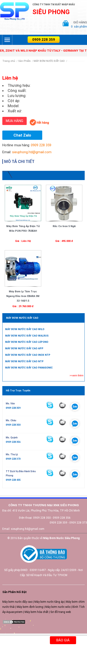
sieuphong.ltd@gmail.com (32, 152)
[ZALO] (75, 407)
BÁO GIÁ (63, 640)
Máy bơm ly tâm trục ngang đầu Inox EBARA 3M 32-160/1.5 (22, 296)
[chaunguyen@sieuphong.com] (62, 422)
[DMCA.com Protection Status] (14, 621)
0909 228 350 (13, 425)
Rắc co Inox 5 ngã (64, 226)
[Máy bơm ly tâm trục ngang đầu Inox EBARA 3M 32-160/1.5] (23, 268)
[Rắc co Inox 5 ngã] (64, 202)
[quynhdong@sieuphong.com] (62, 439)
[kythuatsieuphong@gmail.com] (62, 472)
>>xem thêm (76, 375)
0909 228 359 (43, 39)
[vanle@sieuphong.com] (62, 405)
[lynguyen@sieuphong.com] (62, 456)
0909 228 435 (13, 480)
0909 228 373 (13, 459)
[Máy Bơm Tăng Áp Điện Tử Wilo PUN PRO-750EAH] (23, 202)
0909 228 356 (13, 442)
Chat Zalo (22, 135)
